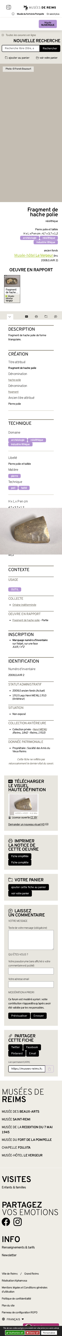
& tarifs (18, 1248)
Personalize (49, 1332)
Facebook (32, 1047)
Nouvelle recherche (36, 41)
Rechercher (50, 48)
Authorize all (15, 1332)
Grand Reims (31, 1274)
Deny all (33, 1332)
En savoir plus (53, 14)
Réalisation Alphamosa (14, 1281)
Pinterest (17, 1053)
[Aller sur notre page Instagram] (17, 1222)
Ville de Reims (10, 1274)
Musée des (20, 1112)
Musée (47, 24)
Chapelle (16, 1148)
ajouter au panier (19, 58)
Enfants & (14, 1187)
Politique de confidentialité (16, 1299)
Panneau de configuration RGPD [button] (19, 1312)
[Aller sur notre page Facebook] (6, 1222)
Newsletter (9, 1255)
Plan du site (8, 1305)
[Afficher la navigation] (8, 7)
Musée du (27, 1140)
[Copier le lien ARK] (49, 1068)
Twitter (15, 1047)
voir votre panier (48, 58)
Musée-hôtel (22, 1155)
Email (32, 1053)
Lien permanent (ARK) (19, 1062)
